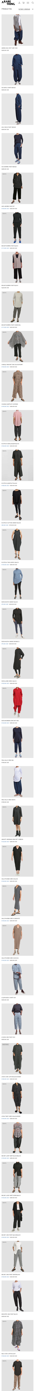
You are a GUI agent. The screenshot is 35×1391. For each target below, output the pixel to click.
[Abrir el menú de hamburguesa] (28, 3)
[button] (23, 3)
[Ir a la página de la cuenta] (19, 3)
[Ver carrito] (23, 3)
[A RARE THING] (8, 2)
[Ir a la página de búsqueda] (33, 3)
